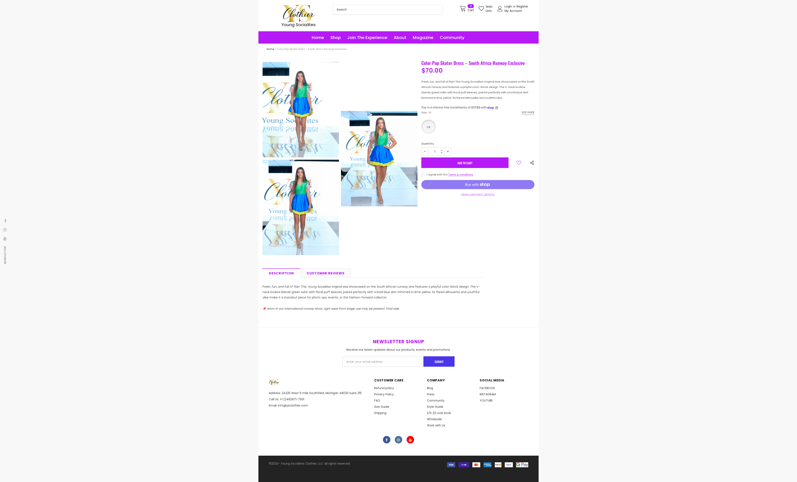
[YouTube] (410, 439)
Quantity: (428, 143)
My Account (513, 11)
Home (270, 49)
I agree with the (437, 174)
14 (428, 127)
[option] (301, 158)
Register (522, 6)
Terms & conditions (460, 174)
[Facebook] (386, 439)
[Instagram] (398, 439)
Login (509, 6)
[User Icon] (500, 8)
